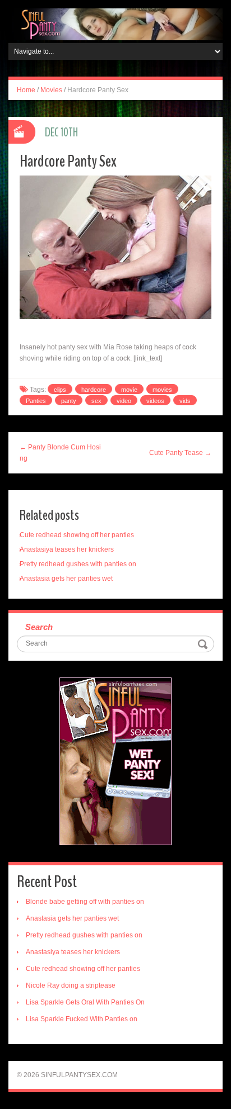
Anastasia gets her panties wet (66, 578)
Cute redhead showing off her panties (77, 535)
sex (96, 400)
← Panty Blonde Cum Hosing (60, 452)
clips (60, 389)
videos (155, 400)
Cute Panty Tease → (180, 453)
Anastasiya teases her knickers (67, 549)
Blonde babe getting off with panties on (85, 902)
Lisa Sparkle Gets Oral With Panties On (85, 1002)
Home (26, 90)
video (124, 400)
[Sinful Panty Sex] (115, 24)
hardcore (93, 389)
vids (185, 400)
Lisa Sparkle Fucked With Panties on (81, 1019)
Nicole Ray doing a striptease (71, 985)
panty (68, 400)
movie (129, 389)
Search (39, 627)
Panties (36, 400)
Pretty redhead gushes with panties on (78, 564)
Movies (51, 90)
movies (162, 389)
